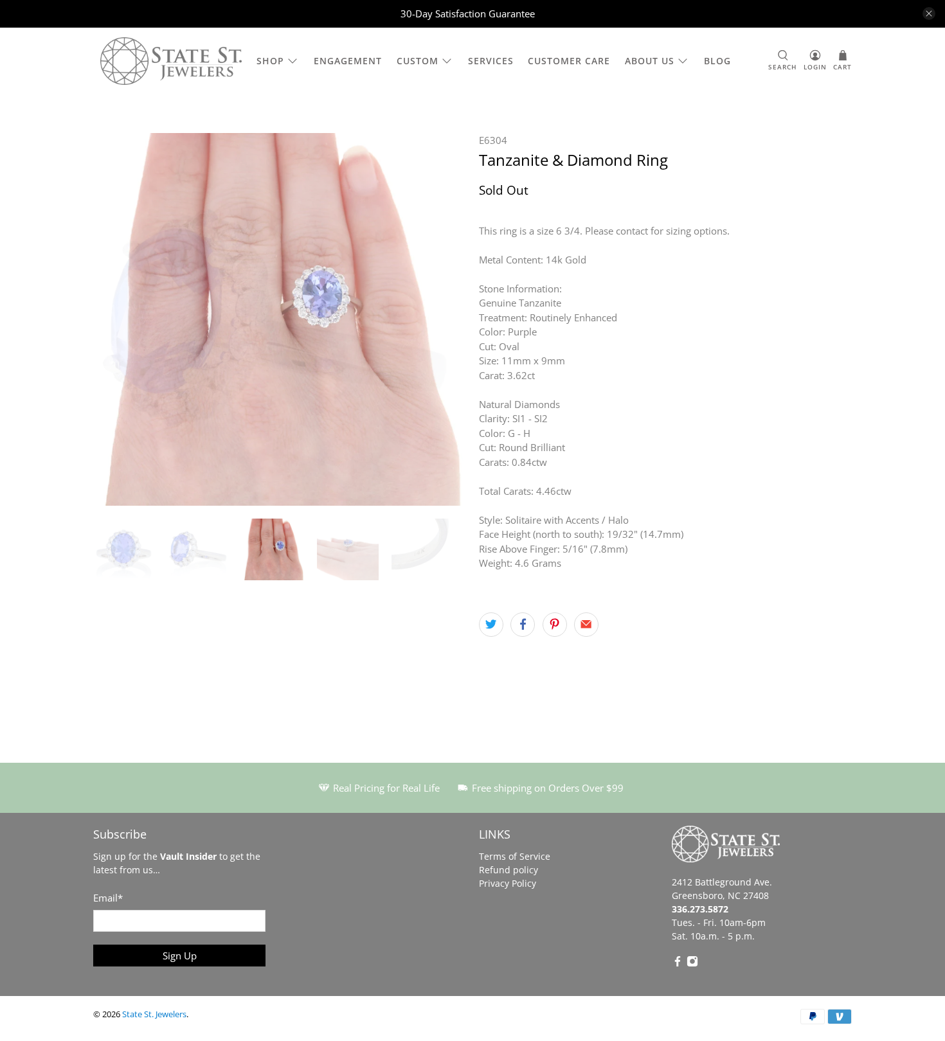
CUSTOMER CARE (569, 61)
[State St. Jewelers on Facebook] (677, 963)
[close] (929, 13)
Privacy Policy (507, 883)
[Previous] (114, 319)
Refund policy (508, 870)
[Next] (445, 319)
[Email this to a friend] (586, 624)
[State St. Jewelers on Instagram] (692, 963)
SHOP (270, 61)
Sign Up (180, 955)
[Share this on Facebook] (522, 624)
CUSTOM (417, 61)
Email (108, 897)
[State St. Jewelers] (171, 61)
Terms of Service (514, 856)
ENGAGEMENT (348, 61)
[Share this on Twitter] (491, 624)
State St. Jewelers (154, 1014)
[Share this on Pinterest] (555, 624)
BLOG (717, 61)
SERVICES (491, 61)
